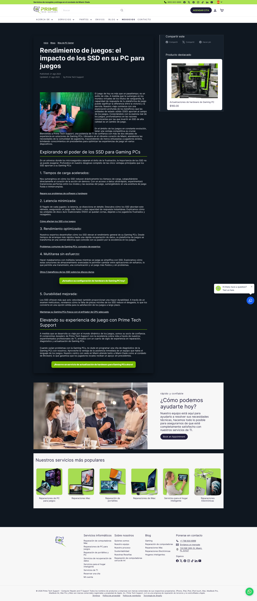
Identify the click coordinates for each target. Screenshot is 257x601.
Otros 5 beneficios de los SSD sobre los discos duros (67, 272)
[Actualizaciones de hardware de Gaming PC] (194, 84)
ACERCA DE (43, 19)
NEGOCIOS (128, 19)
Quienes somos (121, 540)
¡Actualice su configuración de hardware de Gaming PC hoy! (93, 280)
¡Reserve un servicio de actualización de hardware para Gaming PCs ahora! (93, 364)
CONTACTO (144, 19)
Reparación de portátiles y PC (96, 553)
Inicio (46, 43)
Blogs (52, 43)
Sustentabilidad (121, 551)
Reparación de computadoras (159, 544)
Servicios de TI (91, 570)
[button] (249, 592)
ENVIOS (100, 19)
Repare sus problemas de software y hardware (63, 193)
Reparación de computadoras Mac (97, 541)
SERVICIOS (65, 19)
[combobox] (93, 10)
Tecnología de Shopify (152, 595)
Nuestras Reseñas (123, 554)
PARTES (85, 19)
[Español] (220, 2)
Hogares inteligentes (155, 554)
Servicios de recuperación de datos (98, 559)
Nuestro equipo (121, 544)
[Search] (122, 10)
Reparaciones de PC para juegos (96, 547)
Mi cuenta (88, 577)
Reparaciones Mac (154, 547)
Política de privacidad (111, 595)
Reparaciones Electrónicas (157, 551)
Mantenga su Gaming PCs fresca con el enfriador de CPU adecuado (74, 312)
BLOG (112, 19)
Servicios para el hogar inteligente (94, 565)
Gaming (148, 540)
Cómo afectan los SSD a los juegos (58, 221)
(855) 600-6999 (174, 2)
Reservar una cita (92, 573)
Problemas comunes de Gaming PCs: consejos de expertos (70, 246)
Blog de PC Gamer (66, 43)
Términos (96, 595)
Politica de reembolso (132, 595)
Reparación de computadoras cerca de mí (128, 559)
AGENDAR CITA (201, 10)
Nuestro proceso (122, 547)
